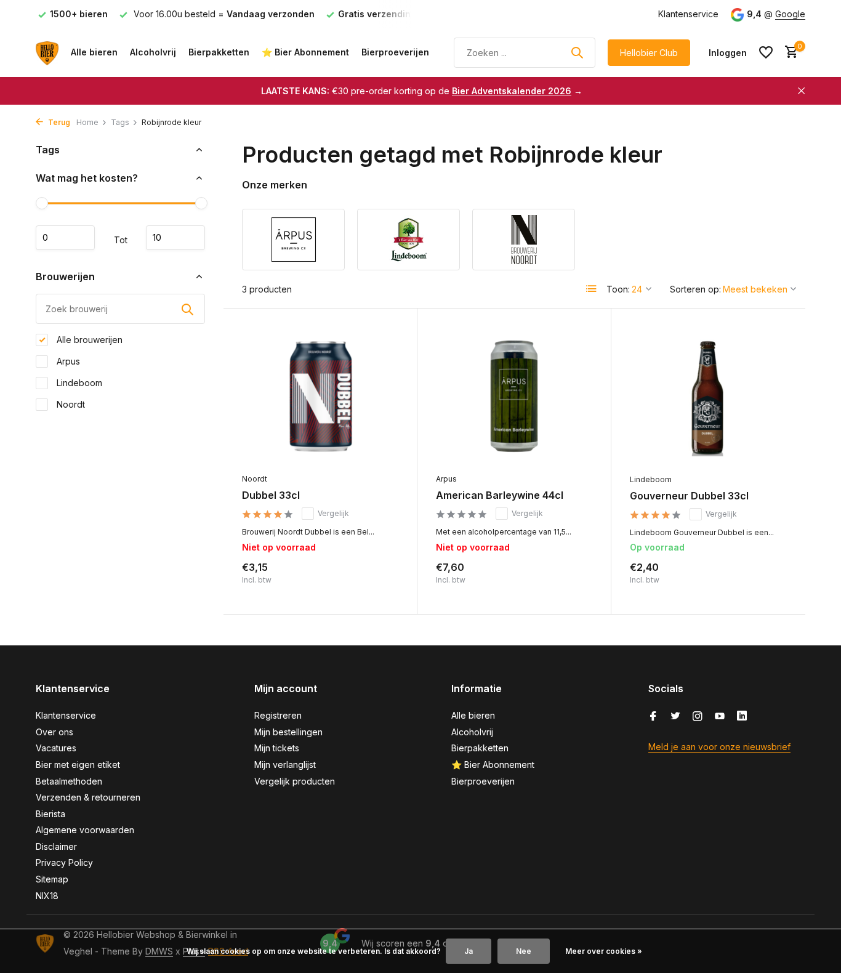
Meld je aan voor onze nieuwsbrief (719, 746)
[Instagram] (697, 717)
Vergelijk (333, 513)
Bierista (50, 814)
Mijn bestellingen (288, 732)
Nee (523, 951)
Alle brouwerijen (88, 339)
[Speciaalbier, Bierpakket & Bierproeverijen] (47, 52)
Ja (468, 951)
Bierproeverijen (395, 52)
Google (790, 14)
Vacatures (56, 748)
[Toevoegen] (765, 582)
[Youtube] (720, 717)
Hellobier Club (649, 52)
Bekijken (371, 582)
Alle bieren (94, 52)
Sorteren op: (695, 289)
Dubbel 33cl (271, 495)
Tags (120, 122)
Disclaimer (56, 846)
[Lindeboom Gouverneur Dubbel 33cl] (708, 397)
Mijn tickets (276, 748)
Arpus (67, 361)
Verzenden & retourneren (88, 797)
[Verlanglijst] (766, 52)
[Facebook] (653, 717)
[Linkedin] (742, 717)
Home (87, 122)
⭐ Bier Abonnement (305, 52)
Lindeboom (78, 382)
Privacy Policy (64, 862)
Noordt (69, 404)
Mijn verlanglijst (285, 764)
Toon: (618, 289)
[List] (591, 288)
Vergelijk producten (294, 781)
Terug (58, 122)
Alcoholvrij (153, 52)
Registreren (278, 715)
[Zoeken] (577, 52)
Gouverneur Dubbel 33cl (689, 496)
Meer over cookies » (603, 951)
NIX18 (47, 895)
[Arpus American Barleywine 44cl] (514, 397)
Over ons (54, 732)
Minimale (65, 237)
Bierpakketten (218, 52)
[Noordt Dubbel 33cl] (320, 397)
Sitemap (52, 879)
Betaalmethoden (69, 781)
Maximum (175, 237)
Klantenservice (688, 14)
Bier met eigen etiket (78, 764)
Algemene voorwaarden (85, 830)
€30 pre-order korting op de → (421, 91)
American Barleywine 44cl (499, 495)
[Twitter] (675, 717)
